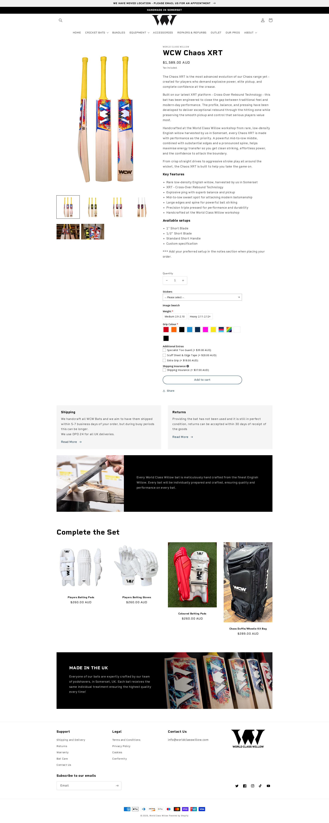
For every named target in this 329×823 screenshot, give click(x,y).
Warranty (63, 752)
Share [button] (170, 390)
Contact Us (64, 764)
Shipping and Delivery (71, 739)
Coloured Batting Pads (192, 613)
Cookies (117, 752)
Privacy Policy (121, 746)
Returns (62, 746)
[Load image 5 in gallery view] (68, 231)
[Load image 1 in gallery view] (68, 207)
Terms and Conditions (126, 739)
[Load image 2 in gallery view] (92, 207)
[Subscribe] (117, 785)
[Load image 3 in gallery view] (117, 207)
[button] (60, 20)
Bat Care (62, 758)
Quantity (168, 273)
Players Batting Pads (81, 597)
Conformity (119, 758)
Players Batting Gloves (136, 597)
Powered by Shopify (178, 816)
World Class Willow (158, 816)
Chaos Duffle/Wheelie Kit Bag (248, 628)
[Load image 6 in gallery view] (92, 231)
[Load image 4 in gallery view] (142, 207)
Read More (69, 442)
